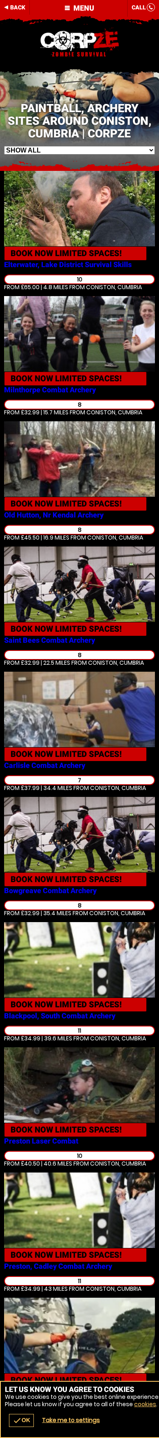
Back (17, 7)
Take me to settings (71, 1420)
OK (21, 1420)
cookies (145, 1404)
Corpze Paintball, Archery (79, 42)
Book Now (66, 253)
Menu (83, 8)
